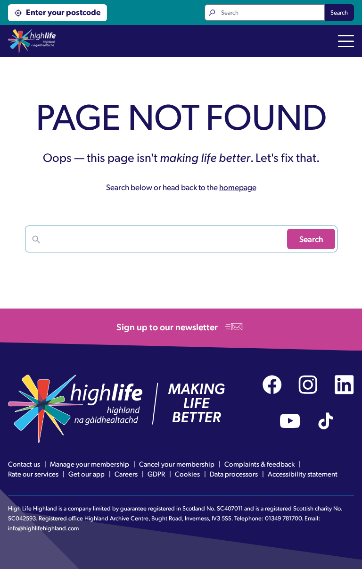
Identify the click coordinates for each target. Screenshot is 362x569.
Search (339, 12)
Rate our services (33, 473)
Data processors (234, 473)
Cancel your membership (176, 464)
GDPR (156, 473)
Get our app (86, 473)
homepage (237, 187)
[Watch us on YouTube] (290, 421)
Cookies (187, 473)
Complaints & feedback (259, 464)
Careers (126, 473)
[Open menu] (346, 42)
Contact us (24, 464)
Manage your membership (89, 464)
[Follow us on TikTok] (326, 421)
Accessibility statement (302, 473)
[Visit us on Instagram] (308, 385)
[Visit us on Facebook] (272, 385)
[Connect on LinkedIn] (344, 385)
